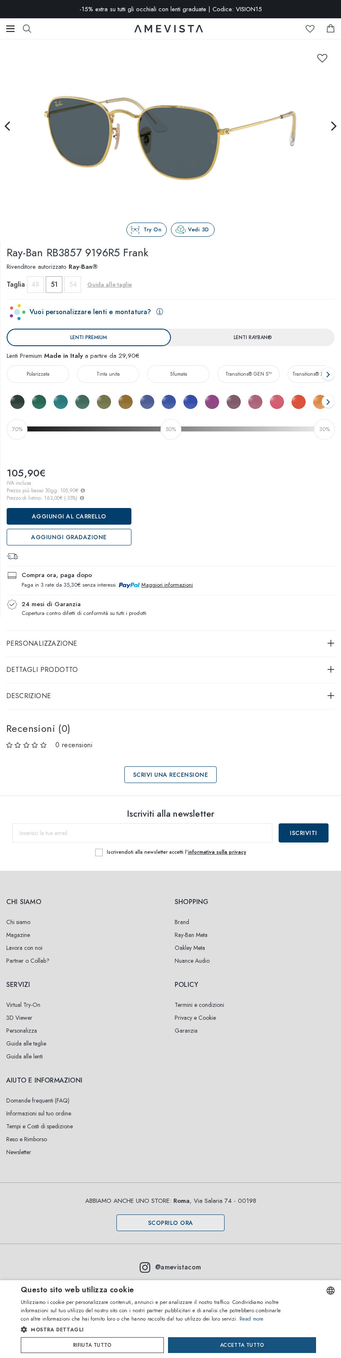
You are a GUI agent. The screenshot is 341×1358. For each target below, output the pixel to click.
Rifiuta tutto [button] (92, 1345)
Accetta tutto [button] (242, 1345)
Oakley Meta (190, 948)
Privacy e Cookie (195, 1018)
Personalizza (21, 1030)
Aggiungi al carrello (69, 516)
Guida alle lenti (24, 1056)
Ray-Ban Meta (191, 935)
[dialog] (170, 1319)
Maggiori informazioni (167, 585)
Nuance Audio (192, 961)
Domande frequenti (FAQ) (37, 1100)
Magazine (18, 935)
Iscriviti (303, 833)
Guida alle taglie (26, 1043)
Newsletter (18, 1152)
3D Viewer (19, 1018)
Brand (182, 922)
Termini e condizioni (199, 1005)
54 (73, 284)
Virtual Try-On (23, 1005)
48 (35, 284)
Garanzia (186, 1030)
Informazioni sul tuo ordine (38, 1113)
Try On (152, 229)
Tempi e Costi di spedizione (39, 1126)
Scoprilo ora (170, 1223)
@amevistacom (178, 1267)
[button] (154, 1329)
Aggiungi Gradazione (69, 537)
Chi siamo (18, 922)
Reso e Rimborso (26, 1139)
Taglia (16, 284)
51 (54, 284)
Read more (252, 1319)
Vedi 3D (198, 229)
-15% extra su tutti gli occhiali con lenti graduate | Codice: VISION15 (170, 9)
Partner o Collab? (27, 961)
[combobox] (330, 1290)
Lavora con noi (24, 948)
